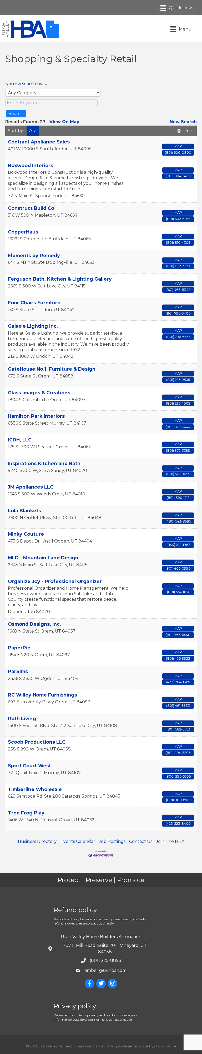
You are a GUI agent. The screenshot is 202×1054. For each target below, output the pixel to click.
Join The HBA (170, 841)
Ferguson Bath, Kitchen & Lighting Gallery (60, 279)
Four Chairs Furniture (34, 302)
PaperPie (19, 647)
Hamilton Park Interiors (36, 416)
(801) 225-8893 (105, 960)
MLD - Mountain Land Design (43, 557)
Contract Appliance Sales (39, 142)
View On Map (64, 121)
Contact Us (140, 841)
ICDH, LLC (20, 440)
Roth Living (22, 718)
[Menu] (177, 8)
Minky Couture (26, 534)
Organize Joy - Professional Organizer (55, 581)
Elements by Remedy (34, 255)
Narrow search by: (24, 83)
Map (178, 146)
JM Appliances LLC (30, 487)
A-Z (33, 130)
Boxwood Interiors (30, 165)
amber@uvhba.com (105, 970)
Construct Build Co (31, 208)
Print (189, 130)
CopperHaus (23, 232)
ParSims (18, 671)
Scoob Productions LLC (36, 742)
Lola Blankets (24, 510)
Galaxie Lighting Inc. (33, 326)
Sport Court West (29, 765)
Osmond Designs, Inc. (34, 624)
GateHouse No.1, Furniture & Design (51, 369)
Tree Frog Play (26, 813)
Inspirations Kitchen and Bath (44, 463)
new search (183, 121)
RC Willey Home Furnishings (42, 695)
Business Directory (37, 841)
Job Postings (112, 841)
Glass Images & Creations (39, 392)
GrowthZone (165, 1046)
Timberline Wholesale (35, 789)
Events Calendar (77, 841)
